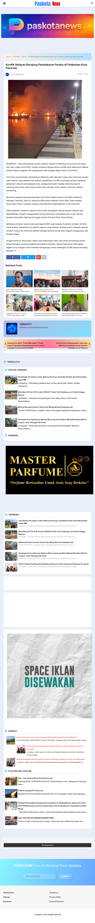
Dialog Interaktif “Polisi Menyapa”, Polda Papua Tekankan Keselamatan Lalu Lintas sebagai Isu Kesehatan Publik (25, 345)
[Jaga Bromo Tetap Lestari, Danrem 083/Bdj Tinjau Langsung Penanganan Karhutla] (47, 278)
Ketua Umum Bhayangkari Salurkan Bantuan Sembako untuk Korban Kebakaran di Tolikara (72, 345)
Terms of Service (56, 901)
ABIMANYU (26, 324)
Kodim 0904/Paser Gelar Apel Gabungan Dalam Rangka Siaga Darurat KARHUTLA (46, 737)
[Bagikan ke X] (28, 257)
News (24, 56)
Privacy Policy (55, 897)
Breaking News (47, 845)
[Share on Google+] (38, 257)
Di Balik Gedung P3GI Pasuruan (30, 791)
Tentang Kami (8, 893)
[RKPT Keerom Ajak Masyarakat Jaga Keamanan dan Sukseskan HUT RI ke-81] (47, 302)
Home (8, 56)
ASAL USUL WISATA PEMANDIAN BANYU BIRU (36, 818)
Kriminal (16, 56)
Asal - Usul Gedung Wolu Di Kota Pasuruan (35, 778)
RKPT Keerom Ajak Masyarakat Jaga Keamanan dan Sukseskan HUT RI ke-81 (45, 315)
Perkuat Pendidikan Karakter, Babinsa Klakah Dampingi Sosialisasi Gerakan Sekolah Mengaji (50, 759)
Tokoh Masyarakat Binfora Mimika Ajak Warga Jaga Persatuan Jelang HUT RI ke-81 (74, 315)
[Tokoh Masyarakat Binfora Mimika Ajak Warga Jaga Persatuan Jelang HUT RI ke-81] (75, 302)
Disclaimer (7, 901)
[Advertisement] (47, 583)
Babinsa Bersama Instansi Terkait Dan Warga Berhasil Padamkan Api (45, 407)
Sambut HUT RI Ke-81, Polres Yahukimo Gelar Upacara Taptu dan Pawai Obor (73, 291)
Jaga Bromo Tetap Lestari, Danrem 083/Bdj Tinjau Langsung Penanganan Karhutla (46, 291)
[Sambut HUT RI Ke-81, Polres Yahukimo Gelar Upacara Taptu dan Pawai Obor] (75, 278)
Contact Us (53, 893)
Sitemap (6, 897)
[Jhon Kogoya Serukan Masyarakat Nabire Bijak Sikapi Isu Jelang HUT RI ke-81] (19, 278)
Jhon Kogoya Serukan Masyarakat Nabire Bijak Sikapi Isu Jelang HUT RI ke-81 (17, 291)
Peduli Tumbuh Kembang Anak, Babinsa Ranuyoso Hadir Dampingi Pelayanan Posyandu (54, 564)
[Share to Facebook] (13, 257)
